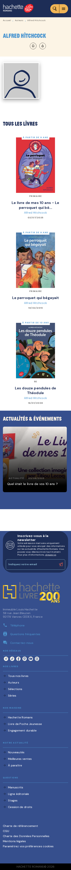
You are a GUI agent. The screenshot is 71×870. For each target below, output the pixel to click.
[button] (38, 46)
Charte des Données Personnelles (26, 836)
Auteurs (19, 20)
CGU (6, 831)
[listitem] (6, 659)
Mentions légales (14, 841)
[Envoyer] (60, 564)
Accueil (7, 20)
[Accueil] (18, 8)
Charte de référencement (20, 826)
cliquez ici (50, 554)
